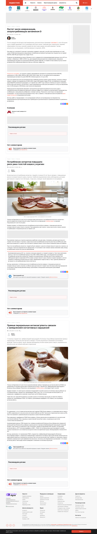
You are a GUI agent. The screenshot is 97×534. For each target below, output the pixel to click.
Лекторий (24, 513)
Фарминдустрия (26, 504)
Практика (18, 26)
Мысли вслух (43, 503)
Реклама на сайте (79, 505)
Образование (25, 497)
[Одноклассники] (67, 104)
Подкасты (77, 496)
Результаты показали (13, 73)
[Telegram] (61, 104)
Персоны (60, 497)
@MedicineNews (53, 277)
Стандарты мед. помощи (64, 508)
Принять (81, 531)
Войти (85, 2)
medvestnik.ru (74, 525)
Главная (8, 26)
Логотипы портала (79, 512)
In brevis (24, 515)
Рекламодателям (80, 503)
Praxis (41, 513)
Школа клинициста (27, 508)
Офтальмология (79, 499)
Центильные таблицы (63, 506)
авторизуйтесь (23, 149)
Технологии (25, 501)
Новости (32, 2)
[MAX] (63, 104)
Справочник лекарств (63, 511)
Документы (62, 2)
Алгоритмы (60, 503)
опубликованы (50, 221)
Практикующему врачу (50, 2)
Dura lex (42, 501)
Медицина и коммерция (46, 494)
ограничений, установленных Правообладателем (61, 524)
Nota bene (24, 517)
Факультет (42, 517)
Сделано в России (44, 499)
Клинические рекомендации (65, 504)
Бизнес (39, 2)
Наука (23, 499)
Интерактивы (78, 497)
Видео (42, 508)
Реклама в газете (79, 506)
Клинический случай (27, 512)
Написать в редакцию (80, 517)
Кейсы (76, 510)
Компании (11, 108)
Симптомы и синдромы (63, 509)
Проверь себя (25, 518)
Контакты (78, 515)
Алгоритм (24, 510)
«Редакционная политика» (11, 503)
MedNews (42, 515)
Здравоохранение (26, 496)
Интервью (42, 512)
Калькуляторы (61, 501)
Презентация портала (80, 508)
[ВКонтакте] (65, 104)
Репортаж (42, 510)
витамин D (54, 42)
